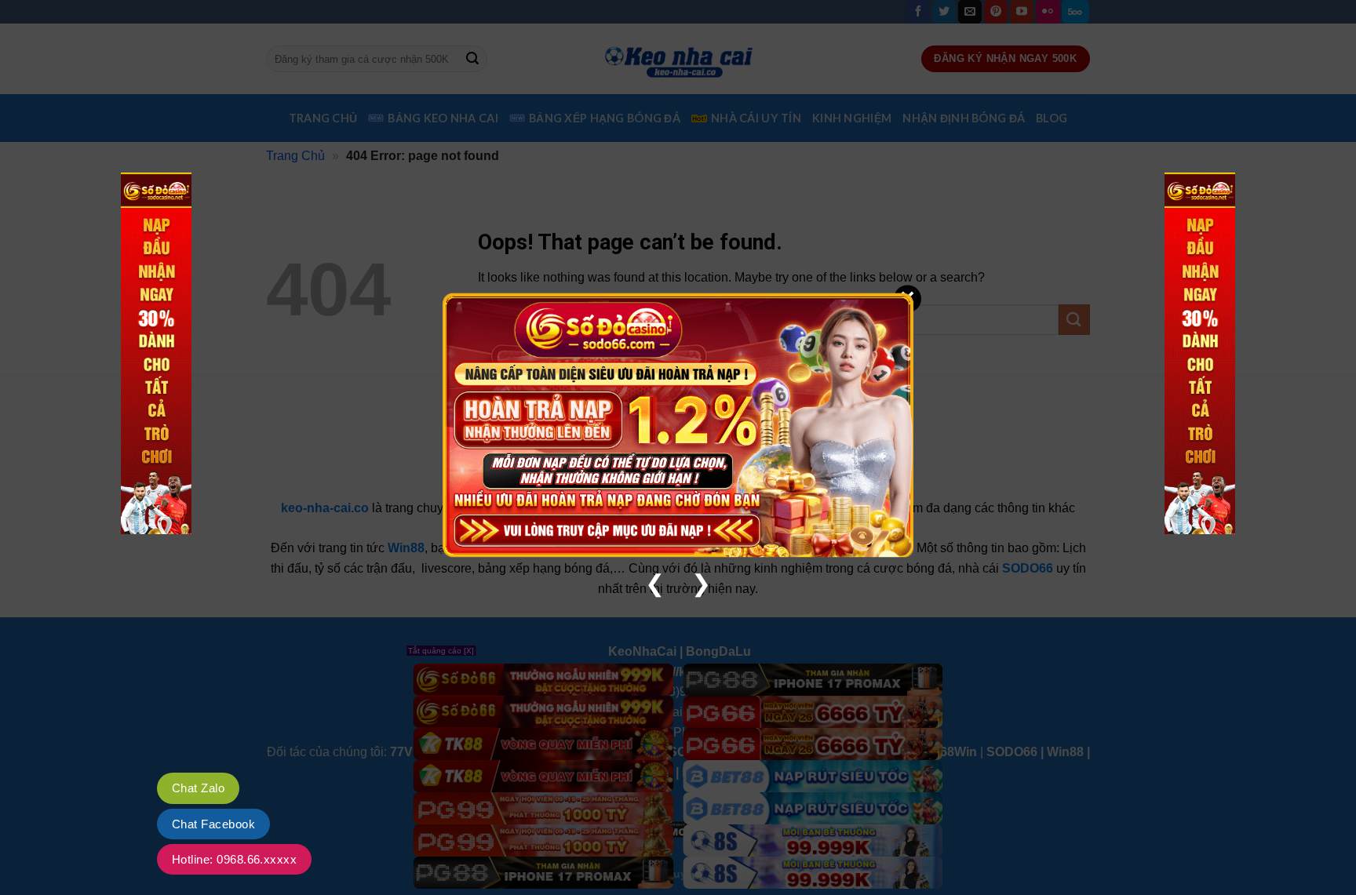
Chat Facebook (213, 824)
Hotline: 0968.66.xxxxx (234, 859)
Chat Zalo (198, 788)
